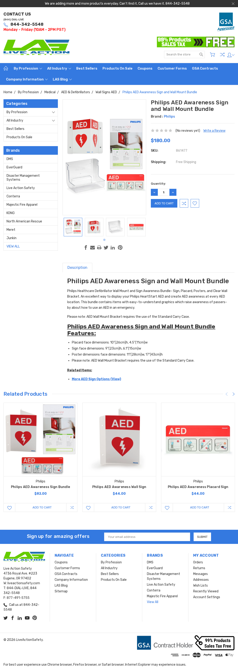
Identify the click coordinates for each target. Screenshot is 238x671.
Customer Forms (172, 68)
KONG (11, 213)
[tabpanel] (73, 227)
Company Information (25, 79)
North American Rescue (24, 221)
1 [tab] (104, 240)
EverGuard (14, 167)
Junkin (12, 238)
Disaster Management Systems (23, 178)
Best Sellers (86, 68)
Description (77, 267)
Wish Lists (200, 586)
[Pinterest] (120, 247)
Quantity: (158, 183)
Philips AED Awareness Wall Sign (119, 487)
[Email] (92, 247)
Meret (11, 230)
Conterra (13, 196)
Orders (198, 562)
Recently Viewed (205, 591)
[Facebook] (85, 247)
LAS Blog (61, 79)
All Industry (57, 68)
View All (13, 246)
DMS (10, 159)
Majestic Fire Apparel (22, 205)
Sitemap (61, 591)
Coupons (145, 68)
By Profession (26, 68)
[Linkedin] (112, 247)
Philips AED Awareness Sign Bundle (40, 487)
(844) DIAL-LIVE (13, 19)
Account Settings (206, 597)
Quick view (40, 454)
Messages (200, 574)
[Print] (99, 247)
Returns (199, 568)
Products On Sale (117, 68)
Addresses (201, 580)
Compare (222, 54)
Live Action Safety (21, 188)
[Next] (233, 394)
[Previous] (226, 394)
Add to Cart (42, 507)
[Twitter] (106, 247)
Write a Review (214, 131)
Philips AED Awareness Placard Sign (198, 487)
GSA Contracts (205, 68)
